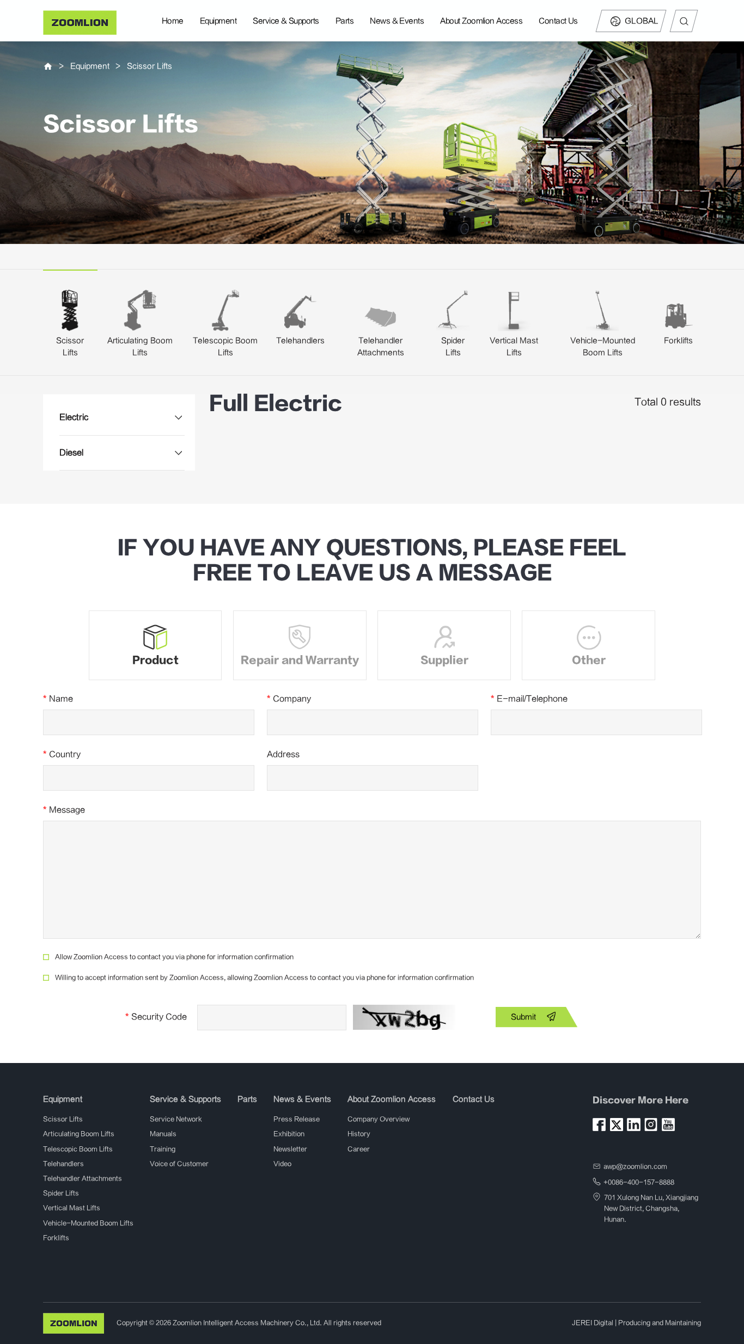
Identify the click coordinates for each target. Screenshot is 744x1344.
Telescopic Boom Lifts (78, 1149)
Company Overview (378, 1119)
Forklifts (678, 341)
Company (289, 699)
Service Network (176, 1119)
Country (62, 754)
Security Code (156, 1017)
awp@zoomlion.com (635, 1166)
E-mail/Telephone (529, 699)
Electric (73, 417)
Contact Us (558, 21)
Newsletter (290, 1149)
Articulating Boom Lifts (78, 1134)
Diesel (71, 452)
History (358, 1134)
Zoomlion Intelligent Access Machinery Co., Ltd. (247, 1323)
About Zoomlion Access (481, 21)
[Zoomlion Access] (80, 22)
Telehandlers (300, 341)
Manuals (163, 1134)
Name (58, 699)
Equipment (218, 21)
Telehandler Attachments (82, 1178)
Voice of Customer (179, 1164)
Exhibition (288, 1134)
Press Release (296, 1119)
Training (162, 1149)
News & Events (397, 21)
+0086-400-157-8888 (638, 1182)
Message (64, 810)
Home (173, 21)
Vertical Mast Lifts (71, 1208)
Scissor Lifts (149, 66)
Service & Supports (286, 21)
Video (282, 1164)
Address (283, 754)
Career (358, 1149)
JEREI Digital (592, 1323)
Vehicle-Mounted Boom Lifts (88, 1223)
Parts (344, 21)
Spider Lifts (61, 1193)
